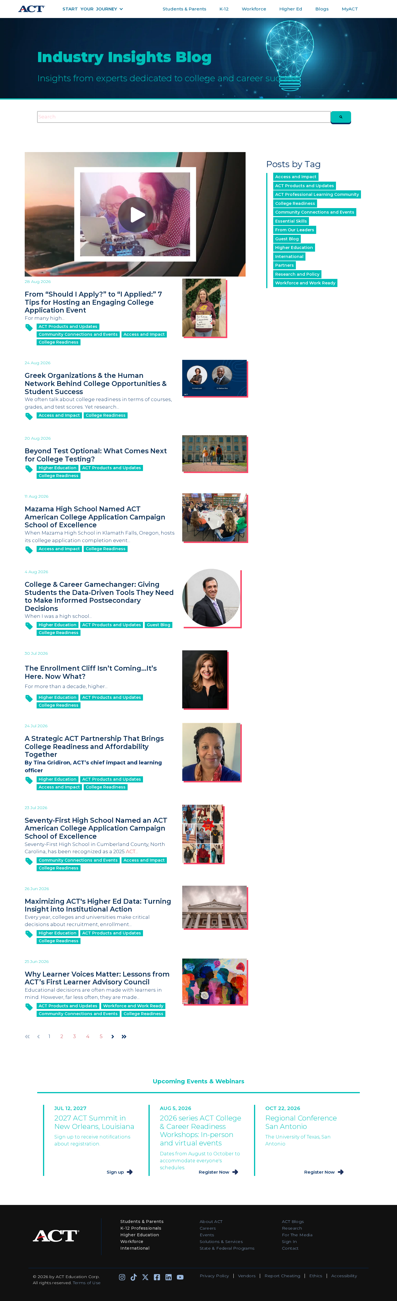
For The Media (297, 1234)
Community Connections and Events (78, 334)
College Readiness (58, 342)
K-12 (224, 9)
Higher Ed (290, 9)
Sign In (289, 1241)
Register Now (214, 1172)
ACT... (132, 851)
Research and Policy (297, 274)
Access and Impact (144, 334)
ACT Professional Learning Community (317, 194)
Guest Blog (158, 624)
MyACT (350, 9)
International (289, 256)
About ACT (211, 1221)
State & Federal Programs (227, 1248)
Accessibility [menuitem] (344, 1275)
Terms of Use (87, 1282)
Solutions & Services (221, 1241)
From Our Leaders (294, 229)
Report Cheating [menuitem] (282, 1275)
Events (207, 1234)
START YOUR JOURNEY (89, 9)
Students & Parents (184, 9)
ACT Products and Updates (68, 326)
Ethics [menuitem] (315, 1275)
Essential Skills (291, 221)
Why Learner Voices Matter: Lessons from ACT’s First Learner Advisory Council (97, 978)
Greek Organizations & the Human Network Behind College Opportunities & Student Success (96, 383)
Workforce (254, 9)
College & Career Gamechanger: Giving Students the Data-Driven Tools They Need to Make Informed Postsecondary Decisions (99, 596)
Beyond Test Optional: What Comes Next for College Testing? (96, 455)
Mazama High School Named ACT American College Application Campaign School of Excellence (95, 517)
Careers (208, 1228)
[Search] (341, 117)
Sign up (115, 1172)
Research (292, 1228)
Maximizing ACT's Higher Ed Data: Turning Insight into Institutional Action (98, 905)
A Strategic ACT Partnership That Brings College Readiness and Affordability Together (94, 747)
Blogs (322, 9)
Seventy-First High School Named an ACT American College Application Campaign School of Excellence (96, 828)
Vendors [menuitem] (247, 1275)
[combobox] (184, 117)
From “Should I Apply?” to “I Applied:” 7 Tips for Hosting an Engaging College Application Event (93, 302)
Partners (284, 265)
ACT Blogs (293, 1221)
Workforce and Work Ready (133, 1005)
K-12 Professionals (140, 1228)
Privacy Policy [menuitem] (214, 1275)
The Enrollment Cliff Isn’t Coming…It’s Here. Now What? (91, 672)
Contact (290, 1248)
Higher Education (57, 467)
